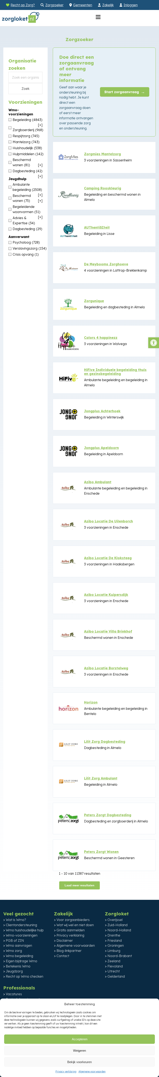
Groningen (115, 945)
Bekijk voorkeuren (79, 1062)
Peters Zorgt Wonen (101, 852)
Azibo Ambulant (97, 482)
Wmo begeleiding (19, 956)
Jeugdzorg (14, 971)
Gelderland (116, 976)
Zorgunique (94, 301)
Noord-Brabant (119, 956)
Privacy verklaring (65, 1071)
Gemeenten (82, 5)
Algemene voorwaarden (92, 1071)
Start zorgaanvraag (124, 91)
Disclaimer (65, 940)
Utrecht (113, 971)
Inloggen (131, 5)
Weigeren (79, 1050)
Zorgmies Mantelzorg (102, 154)
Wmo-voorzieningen (21, 935)
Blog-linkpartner (69, 951)
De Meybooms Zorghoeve (106, 264)
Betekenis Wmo (18, 966)
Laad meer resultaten (79, 885)
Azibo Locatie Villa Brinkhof (108, 631)
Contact (63, 956)
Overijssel (115, 920)
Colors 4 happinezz (100, 337)
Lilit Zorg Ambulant (100, 778)
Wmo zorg (14, 951)
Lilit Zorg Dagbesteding (104, 741)
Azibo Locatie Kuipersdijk (106, 595)
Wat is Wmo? (16, 920)
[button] (153, 342)
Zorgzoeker (54, 5)
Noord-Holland (119, 930)
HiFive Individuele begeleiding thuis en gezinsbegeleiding (115, 372)
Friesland (114, 940)
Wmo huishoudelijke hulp (25, 930)
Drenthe (113, 935)
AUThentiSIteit (97, 227)
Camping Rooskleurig (102, 188)
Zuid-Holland (117, 925)
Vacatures (14, 994)
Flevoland (115, 966)
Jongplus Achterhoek (102, 411)
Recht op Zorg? (23, 5)
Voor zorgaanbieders (73, 920)
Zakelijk (108, 5)
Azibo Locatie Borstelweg (106, 668)
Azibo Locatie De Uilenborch (108, 521)
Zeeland (113, 961)
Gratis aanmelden (71, 930)
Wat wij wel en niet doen (75, 925)
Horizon (91, 702)
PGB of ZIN (15, 940)
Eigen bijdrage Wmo (21, 961)
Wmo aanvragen (19, 945)
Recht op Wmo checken (24, 976)
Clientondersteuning (21, 925)
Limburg (113, 951)
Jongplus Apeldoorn (101, 448)
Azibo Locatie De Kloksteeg (108, 558)
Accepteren (79, 1039)
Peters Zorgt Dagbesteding (107, 815)
